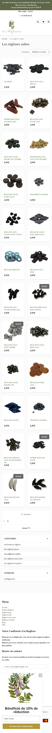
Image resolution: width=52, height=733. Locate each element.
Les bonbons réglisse (12, 544)
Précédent (27, 514)
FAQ (3, 625)
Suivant (24, 528)
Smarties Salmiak (38, 420)
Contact (30, 11)
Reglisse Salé (6, 615)
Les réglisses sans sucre (13, 558)
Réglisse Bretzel (12, 270)
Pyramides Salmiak (39, 194)
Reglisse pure (7, 612)
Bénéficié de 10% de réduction (21, 710)
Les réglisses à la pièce (13, 563)
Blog (3, 622)
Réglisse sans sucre (9, 617)
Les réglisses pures (11, 549)
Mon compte (22, 11)
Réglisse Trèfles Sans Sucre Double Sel (12, 460)
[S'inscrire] (47, 667)
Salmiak (8, 82)
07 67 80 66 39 (26, 16)
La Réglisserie (9, 579)
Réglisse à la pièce (8, 620)
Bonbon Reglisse (8, 610)
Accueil (4, 39)
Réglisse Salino (11, 420)
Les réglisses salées (12, 554)
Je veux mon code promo (21, 726)
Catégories (10, 539)
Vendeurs (9, 573)
